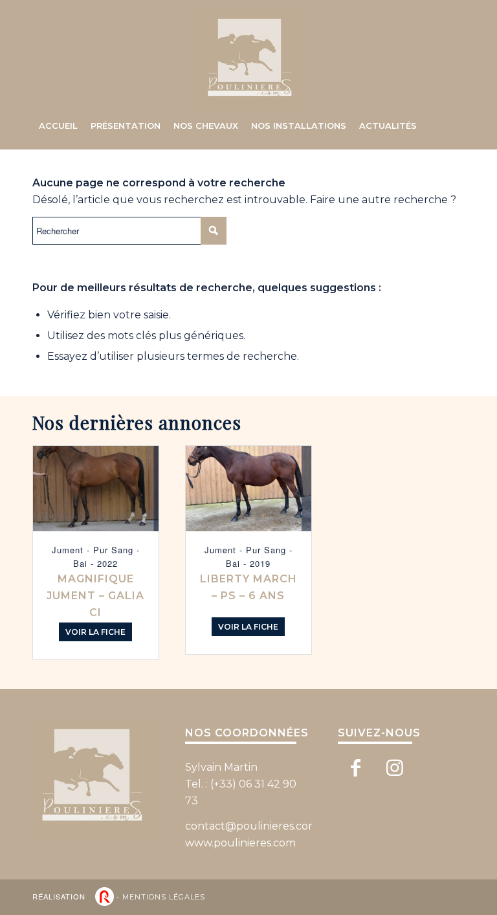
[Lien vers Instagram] (394, 768)
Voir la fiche (95, 632)
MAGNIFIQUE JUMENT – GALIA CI (95, 596)
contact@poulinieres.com (251, 826)
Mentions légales (163, 896)
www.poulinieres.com (240, 843)
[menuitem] (58, 125)
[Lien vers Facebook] (355, 768)
